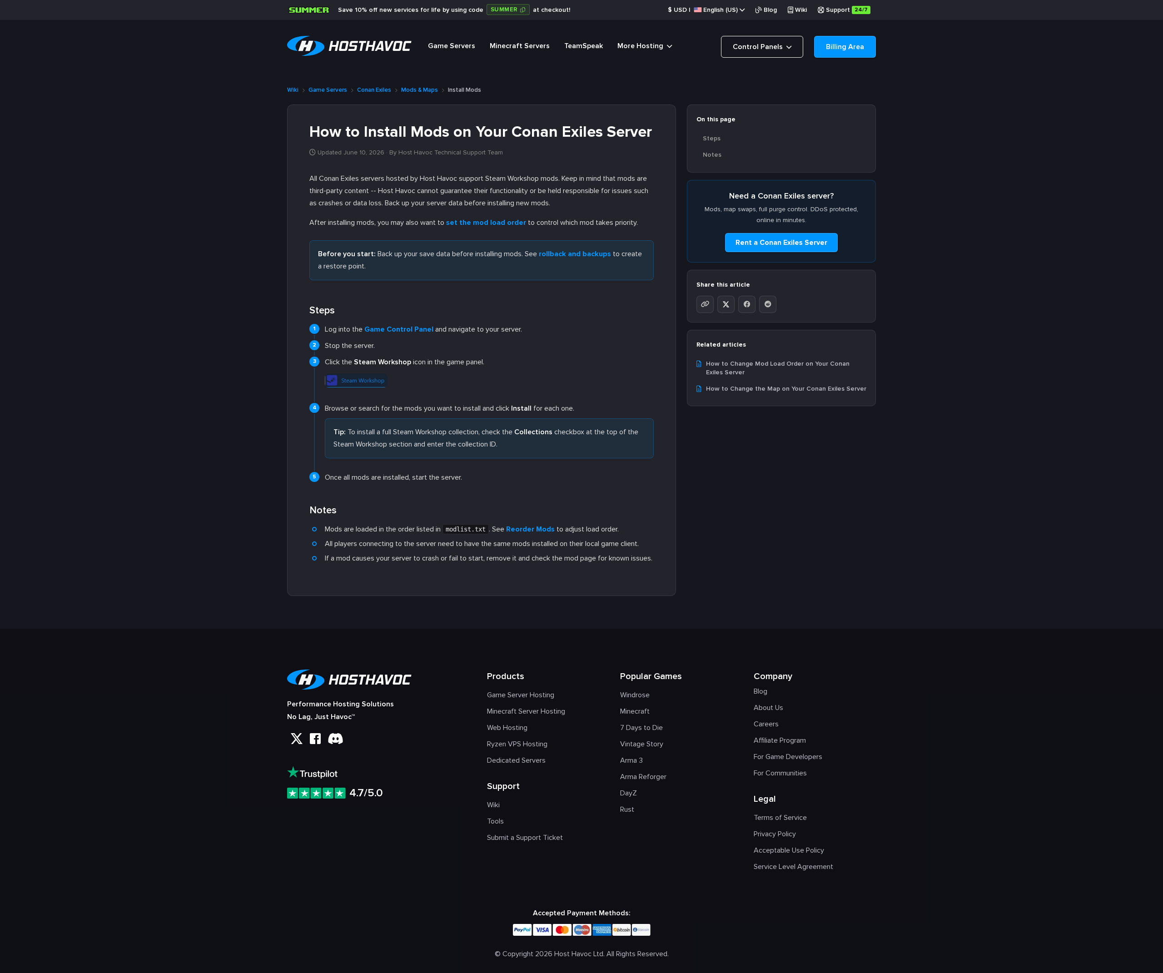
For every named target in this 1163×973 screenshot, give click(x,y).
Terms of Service (780, 817)
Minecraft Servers (520, 45)
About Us (768, 707)
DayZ (628, 793)
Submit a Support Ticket (525, 837)
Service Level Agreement (793, 866)
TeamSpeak (583, 45)
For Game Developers (788, 756)
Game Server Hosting (520, 695)
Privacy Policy (775, 834)
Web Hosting (507, 727)
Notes (712, 155)
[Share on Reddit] (767, 304)
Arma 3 (631, 760)
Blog (770, 10)
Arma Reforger (643, 776)
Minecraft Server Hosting (526, 711)
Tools (495, 821)
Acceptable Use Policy (789, 850)
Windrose (635, 695)
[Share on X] (726, 304)
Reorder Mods (530, 529)
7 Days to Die (641, 727)
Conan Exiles (374, 90)
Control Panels (759, 46)
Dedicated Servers (516, 760)
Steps (712, 138)
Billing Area (845, 46)
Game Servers (451, 45)
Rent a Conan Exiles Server (781, 242)
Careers (766, 724)
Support (847, 10)
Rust (627, 809)
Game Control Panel (398, 329)
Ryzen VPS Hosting (517, 744)
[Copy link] (705, 304)
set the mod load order (486, 222)
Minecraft (635, 711)
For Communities (780, 773)
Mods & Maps (419, 90)
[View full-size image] (356, 378)
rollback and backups (575, 253)
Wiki (801, 10)
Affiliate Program (780, 740)
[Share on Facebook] (746, 304)
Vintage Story (641, 744)
